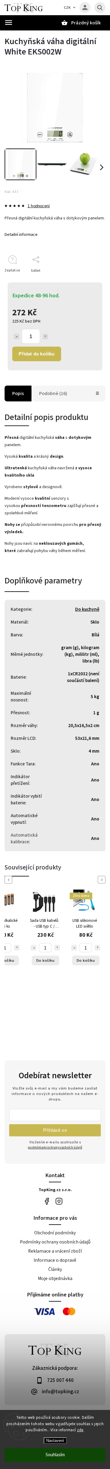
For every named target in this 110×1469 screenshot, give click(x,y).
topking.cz (59, 1201)
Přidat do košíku (36, 353)
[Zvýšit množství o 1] (45, 336)
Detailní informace (21, 235)
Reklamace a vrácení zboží (55, 1251)
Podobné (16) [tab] (53, 393)
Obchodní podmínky (55, 1232)
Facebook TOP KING (46, 1201)
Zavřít (86, 281)
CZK (67, 7)
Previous (9, 879)
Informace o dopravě (55, 1260)
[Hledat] (99, 7)
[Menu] (8, 22)
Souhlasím (55, 1455)
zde (80, 1430)
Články (55, 1269)
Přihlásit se (55, 1130)
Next (102, 879)
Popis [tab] (18, 393)
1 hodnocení (39, 206)
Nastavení (55, 1440)
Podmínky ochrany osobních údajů (55, 1242)
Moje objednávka (55, 1278)
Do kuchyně (87, 609)
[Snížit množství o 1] (16, 336)
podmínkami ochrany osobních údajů (55, 1147)
